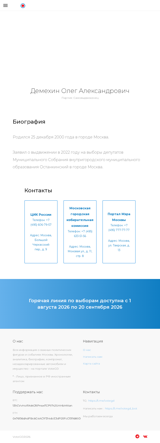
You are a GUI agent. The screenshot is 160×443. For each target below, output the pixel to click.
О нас (87, 350)
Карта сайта (91, 363)
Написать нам (92, 356)
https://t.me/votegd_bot (121, 408)
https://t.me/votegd (101, 400)
